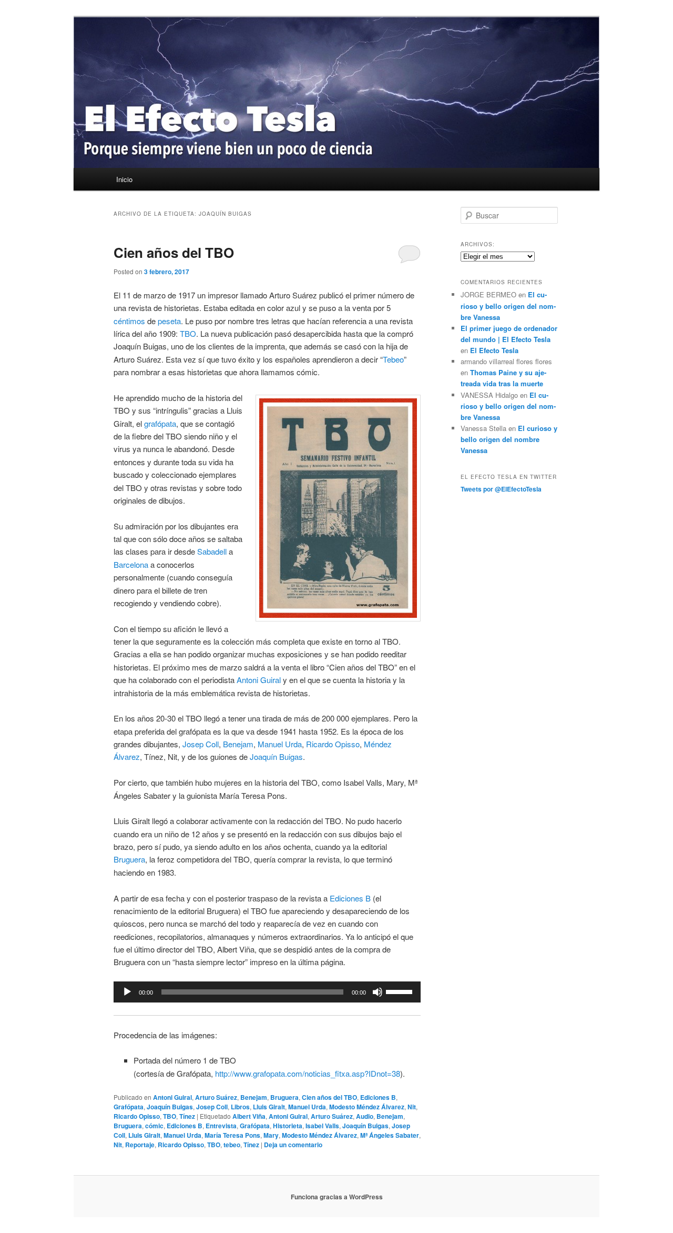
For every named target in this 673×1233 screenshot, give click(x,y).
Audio (364, 1116)
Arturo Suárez (216, 1097)
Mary (271, 1135)
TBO (188, 333)
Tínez (187, 1116)
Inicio (124, 179)
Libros (240, 1106)
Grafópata (129, 1106)
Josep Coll (200, 743)
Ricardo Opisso (333, 743)
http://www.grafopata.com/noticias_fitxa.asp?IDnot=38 (307, 1073)
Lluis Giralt (269, 1106)
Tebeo (393, 359)
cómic (154, 1125)
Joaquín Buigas (276, 756)
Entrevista (221, 1125)
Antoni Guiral (259, 679)
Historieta (287, 1125)
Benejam (238, 743)
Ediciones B (350, 898)
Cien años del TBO (174, 252)
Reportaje (140, 1144)
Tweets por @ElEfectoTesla (501, 489)
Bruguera (129, 859)
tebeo (231, 1144)
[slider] (400, 990)
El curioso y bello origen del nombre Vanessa (508, 305)
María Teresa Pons (232, 1135)
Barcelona (131, 564)
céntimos (129, 320)
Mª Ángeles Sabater (389, 1135)
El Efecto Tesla (494, 350)
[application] (267, 992)
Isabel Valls (322, 1125)
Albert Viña (249, 1116)
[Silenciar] (377, 992)
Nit (411, 1106)
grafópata (160, 423)
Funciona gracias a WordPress (337, 1196)
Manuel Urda (280, 743)
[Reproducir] (127, 992)
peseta (169, 320)
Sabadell (212, 551)
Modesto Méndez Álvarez (366, 1106)
